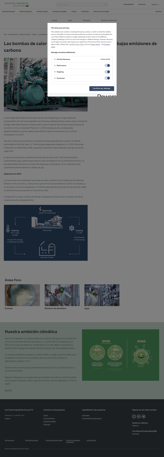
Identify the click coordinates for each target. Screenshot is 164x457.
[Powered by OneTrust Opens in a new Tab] (106, 95)
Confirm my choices (101, 88)
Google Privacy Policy (76, 44)
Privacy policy (95, 44)
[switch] (107, 65)
